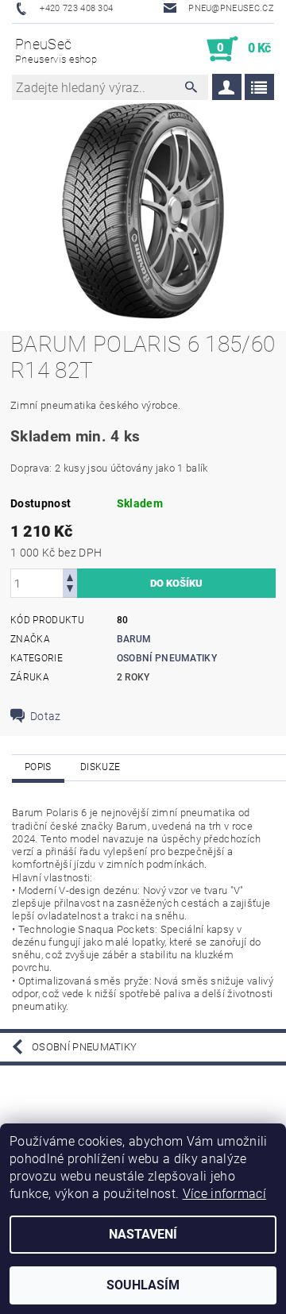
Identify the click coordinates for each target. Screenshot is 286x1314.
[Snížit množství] (70, 590)
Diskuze (100, 767)
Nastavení (143, 1234)
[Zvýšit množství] (70, 576)
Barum (134, 639)
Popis (38, 767)
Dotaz (45, 716)
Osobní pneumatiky (167, 658)
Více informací (224, 1193)
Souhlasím (143, 1285)
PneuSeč (56, 50)
